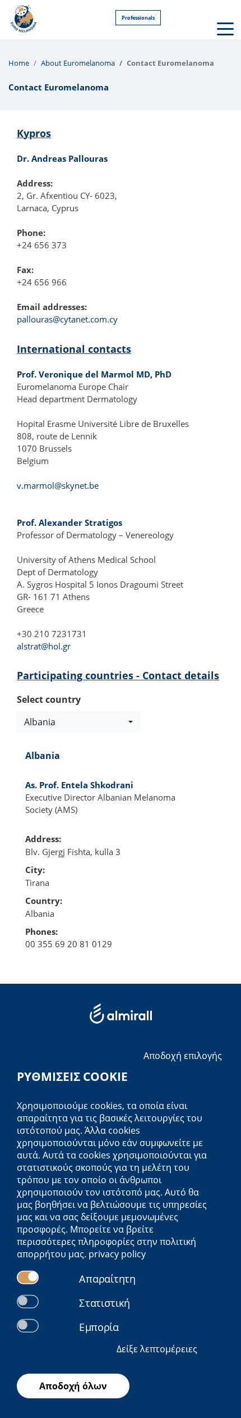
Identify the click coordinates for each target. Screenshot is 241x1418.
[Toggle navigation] (224, 28)
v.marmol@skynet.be (58, 485)
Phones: (41, 931)
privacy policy (117, 1254)
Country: (43, 900)
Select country (49, 699)
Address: (43, 838)
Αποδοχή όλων (73, 1386)
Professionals (138, 17)
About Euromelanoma (78, 63)
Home (18, 63)
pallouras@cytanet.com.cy (67, 319)
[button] (78, 722)
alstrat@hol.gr (44, 646)
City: (35, 869)
